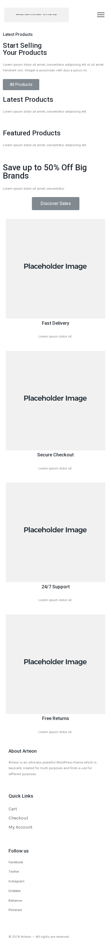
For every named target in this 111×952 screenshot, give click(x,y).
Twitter (14, 872)
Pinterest (15, 910)
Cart (13, 809)
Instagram (16, 881)
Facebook (16, 862)
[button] (21, 84)
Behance (15, 901)
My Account (20, 827)
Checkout (18, 818)
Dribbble (14, 891)
